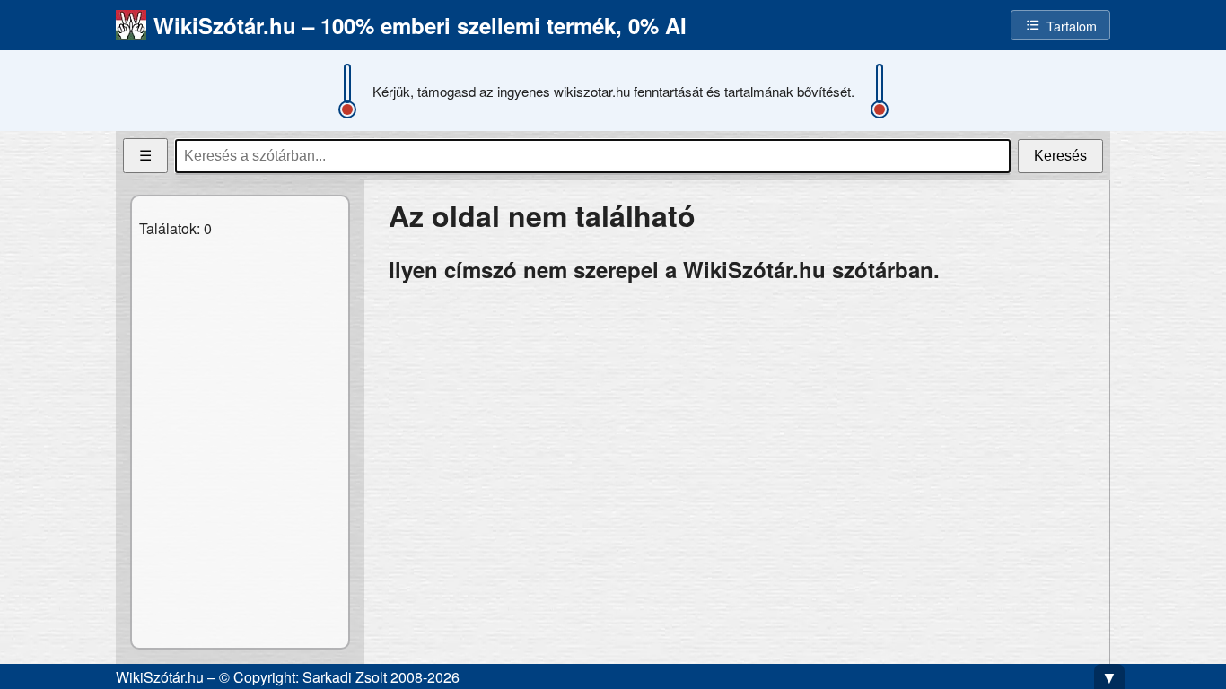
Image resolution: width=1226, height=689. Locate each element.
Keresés (1060, 155)
